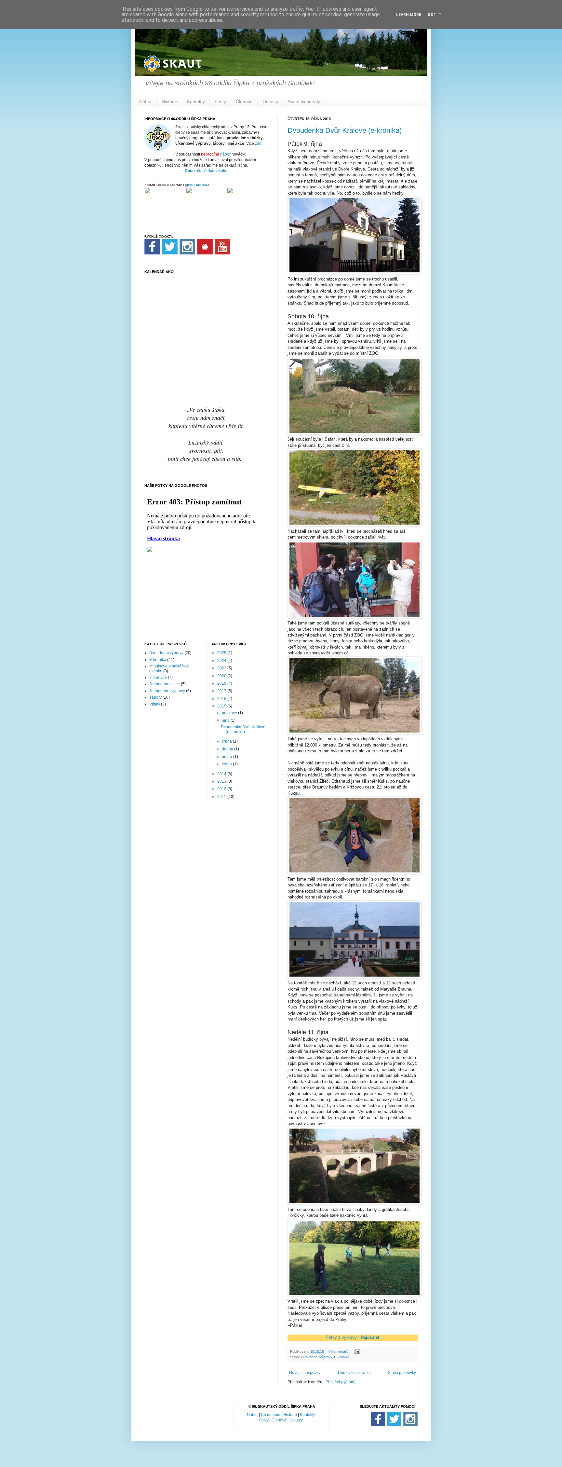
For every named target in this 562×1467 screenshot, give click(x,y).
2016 (222, 698)
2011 (222, 796)
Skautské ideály (304, 101)
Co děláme (270, 1414)
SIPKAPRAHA (198, 185)
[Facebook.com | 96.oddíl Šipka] (152, 253)
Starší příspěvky (402, 1372)
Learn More (408, 14)
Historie (169, 101)
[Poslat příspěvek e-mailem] (357, 1351)
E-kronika (341, 1357)
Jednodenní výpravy (167, 691)
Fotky (220, 101)
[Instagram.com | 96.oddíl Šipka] (187, 253)
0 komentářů (338, 1351)
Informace (158, 677)
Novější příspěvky (304, 1372)
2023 (222, 668)
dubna (228, 749)
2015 (222, 706)
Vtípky (154, 704)
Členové (244, 101)
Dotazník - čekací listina (207, 171)
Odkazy (270, 101)
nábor (225, 154)
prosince (230, 713)
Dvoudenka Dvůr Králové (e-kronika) (345, 130)
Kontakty (196, 101)
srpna (227, 741)
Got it (435, 14)
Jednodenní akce (164, 684)
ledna (227, 764)
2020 (222, 676)
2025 (222, 653)
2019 (222, 683)
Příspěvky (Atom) (340, 1382)
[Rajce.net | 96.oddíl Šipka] (205, 253)
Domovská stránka (354, 1372)
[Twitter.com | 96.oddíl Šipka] (170, 253)
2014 (222, 774)
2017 (222, 691)
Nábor (145, 101)
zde (258, 143)
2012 (222, 789)
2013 (222, 781)
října (226, 720)
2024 (222, 660)
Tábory (155, 697)
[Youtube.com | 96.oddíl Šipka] (222, 253)
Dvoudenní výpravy (316, 1357)
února (227, 756)
